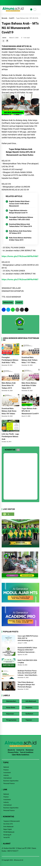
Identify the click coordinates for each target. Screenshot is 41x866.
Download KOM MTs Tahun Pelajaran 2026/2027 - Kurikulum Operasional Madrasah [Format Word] (27, 650)
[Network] (31, 9)
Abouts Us (11, 750)
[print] (17, 310)
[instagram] (9, 2)
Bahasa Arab (8, 302)
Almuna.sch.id (18, 860)
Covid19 (11, 18)
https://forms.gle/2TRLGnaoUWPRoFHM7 (20, 256)
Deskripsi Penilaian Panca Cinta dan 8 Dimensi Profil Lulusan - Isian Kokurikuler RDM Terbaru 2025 (27, 673)
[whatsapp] (13, 310)
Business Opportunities (10, 781)
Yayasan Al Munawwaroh (11, 821)
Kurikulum (29, 714)
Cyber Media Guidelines (20, 755)
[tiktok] (16, 2)
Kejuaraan (10, 714)
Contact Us (20, 750)
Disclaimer (29, 750)
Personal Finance (9, 783)
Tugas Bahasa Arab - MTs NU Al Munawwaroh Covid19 (30, 411)
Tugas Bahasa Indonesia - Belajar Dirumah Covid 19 (18, 212)
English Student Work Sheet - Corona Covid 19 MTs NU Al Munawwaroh (19, 203)
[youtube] (13, 2)
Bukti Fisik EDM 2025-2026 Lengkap (27, 661)
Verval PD (6, 837)
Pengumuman (11, 720)
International (7, 778)
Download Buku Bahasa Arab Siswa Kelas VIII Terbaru (9, 411)
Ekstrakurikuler (11, 701)
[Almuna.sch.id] (13, 11)
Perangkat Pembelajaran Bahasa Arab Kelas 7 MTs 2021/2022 (21, 218)
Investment (7, 772)
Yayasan (28, 720)
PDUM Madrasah (8, 832)
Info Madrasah (30, 701)
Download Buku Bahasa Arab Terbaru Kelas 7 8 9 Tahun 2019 (20, 225)
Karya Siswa (10, 707)
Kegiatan (28, 707)
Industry (6, 775)
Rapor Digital (7, 829)
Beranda (4, 18)
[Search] (38, 3)
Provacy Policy (13, 752)
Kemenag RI (7, 835)
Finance (6, 770)
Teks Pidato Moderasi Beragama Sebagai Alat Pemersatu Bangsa (26, 684)
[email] (22, 310)
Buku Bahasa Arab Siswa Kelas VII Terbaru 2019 (20, 232)
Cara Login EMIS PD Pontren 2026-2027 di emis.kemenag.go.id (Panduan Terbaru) (28, 638)
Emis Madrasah (8, 826)
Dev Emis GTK (8, 824)
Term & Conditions (26, 752)
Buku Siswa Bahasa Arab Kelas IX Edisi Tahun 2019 (20, 239)
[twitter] (6, 2)
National (6, 767)
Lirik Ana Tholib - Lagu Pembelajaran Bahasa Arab (10, 436)
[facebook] (2, 2)
